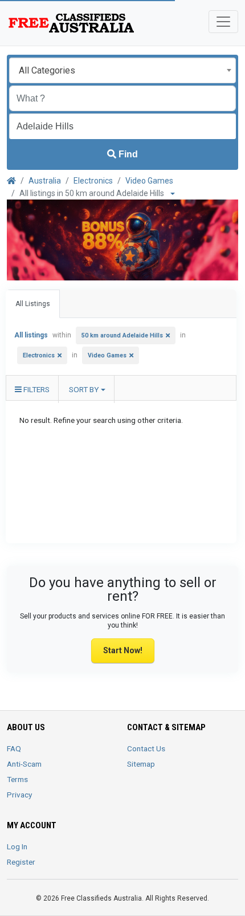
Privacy (19, 794)
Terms (17, 779)
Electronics (93, 180)
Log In (17, 846)
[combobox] (122, 70)
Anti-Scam (24, 763)
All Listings (32, 304)
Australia (44, 180)
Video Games (149, 180)
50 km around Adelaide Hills (122, 335)
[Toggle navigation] (223, 21)
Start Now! (122, 650)
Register (21, 861)
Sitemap (141, 763)
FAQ (14, 748)
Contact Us (146, 748)
